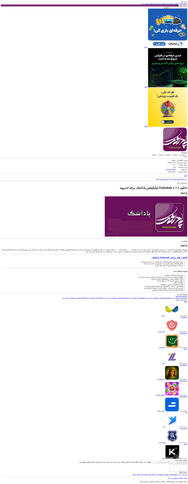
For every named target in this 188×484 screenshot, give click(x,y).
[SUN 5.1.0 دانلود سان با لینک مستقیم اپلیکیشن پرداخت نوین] (172, 363)
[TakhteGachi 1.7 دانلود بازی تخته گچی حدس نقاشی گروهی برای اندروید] (172, 347)
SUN (185, 349)
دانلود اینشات (173, 474)
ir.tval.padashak (171, 169)
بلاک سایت (161, 331)
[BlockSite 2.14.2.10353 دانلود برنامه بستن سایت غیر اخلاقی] (172, 331)
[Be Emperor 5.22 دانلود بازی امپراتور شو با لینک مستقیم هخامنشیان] (172, 379)
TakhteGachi (183, 333)
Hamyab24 (183, 428)
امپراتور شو (161, 379)
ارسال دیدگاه (182, 472)
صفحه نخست (182, 3)
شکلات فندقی (160, 395)
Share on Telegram (181, 296)
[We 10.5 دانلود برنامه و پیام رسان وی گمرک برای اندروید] (172, 426)
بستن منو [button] (184, 2)
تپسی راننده (161, 411)
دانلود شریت (159, 474)
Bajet (185, 301)
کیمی (163, 458)
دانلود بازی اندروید (159, 3)
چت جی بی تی (182, 474)
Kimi (185, 444)
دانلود (146, 47)
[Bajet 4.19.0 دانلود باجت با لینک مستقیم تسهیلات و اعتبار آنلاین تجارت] (172, 316)
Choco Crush (183, 381)
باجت (163, 316)
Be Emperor (183, 365)
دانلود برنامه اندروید (171, 3)
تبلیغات (150, 3)
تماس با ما (145, 3)
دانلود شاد (151, 474)
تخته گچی (162, 347)
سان (163, 363)
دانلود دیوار (144, 474)
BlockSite (184, 317)
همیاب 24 (162, 442)
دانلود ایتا (166, 474)
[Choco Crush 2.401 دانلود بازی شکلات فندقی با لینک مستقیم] (172, 395)
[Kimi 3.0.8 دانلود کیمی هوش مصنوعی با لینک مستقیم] (172, 458)
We (186, 412)
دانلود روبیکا (137, 474)
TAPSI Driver (183, 397)
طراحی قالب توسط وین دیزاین (177, 478)
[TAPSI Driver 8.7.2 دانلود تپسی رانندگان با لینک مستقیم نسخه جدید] (172, 411)
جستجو (166, 7)
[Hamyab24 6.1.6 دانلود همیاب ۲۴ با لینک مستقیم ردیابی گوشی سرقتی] (172, 442)
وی (164, 426)
